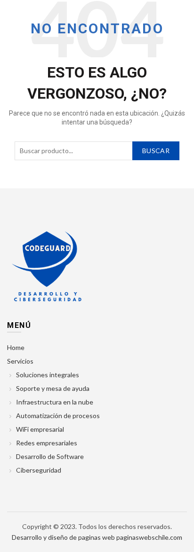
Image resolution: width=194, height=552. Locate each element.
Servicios (20, 361)
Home (15, 347)
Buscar (156, 151)
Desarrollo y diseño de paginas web (63, 537)
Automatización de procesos (58, 416)
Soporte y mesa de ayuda (52, 388)
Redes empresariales (46, 443)
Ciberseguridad (38, 470)
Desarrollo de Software (50, 456)
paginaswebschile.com (149, 537)
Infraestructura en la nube (54, 402)
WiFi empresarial (40, 429)
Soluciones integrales (47, 375)
